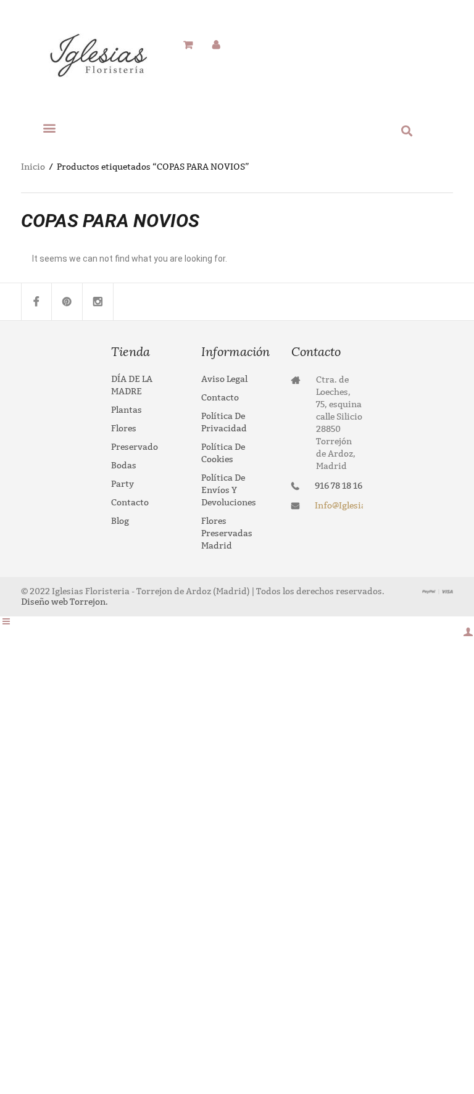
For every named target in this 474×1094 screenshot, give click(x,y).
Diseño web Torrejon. (64, 602)
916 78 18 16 (338, 486)
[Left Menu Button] (6, 621)
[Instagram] (98, 301)
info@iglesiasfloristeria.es (339, 505)
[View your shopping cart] (188, 45)
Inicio (33, 167)
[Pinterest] (67, 301)
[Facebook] (36, 301)
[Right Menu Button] (468, 632)
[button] (49, 127)
